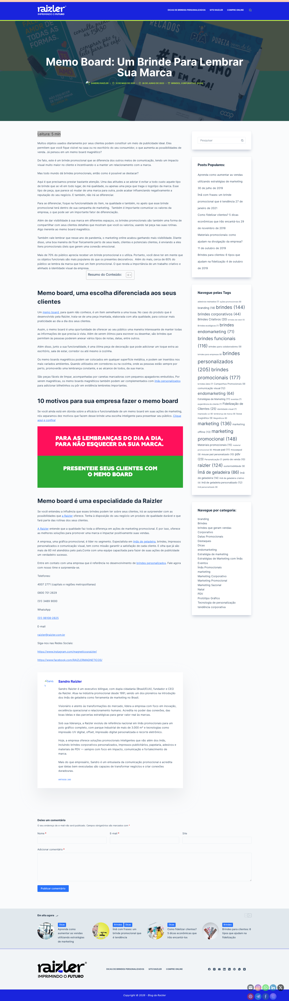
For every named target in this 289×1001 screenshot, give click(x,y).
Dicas (200, 83)
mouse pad (221, 449)
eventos (236, 399)
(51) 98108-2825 (48, 618)
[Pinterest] (234, 969)
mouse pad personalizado (218, 454)
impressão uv (205, 414)
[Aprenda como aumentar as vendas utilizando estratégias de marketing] (46, 930)
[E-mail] (219, 969)
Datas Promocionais (210, 536)
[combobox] (218, 140)
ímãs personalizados (167, 381)
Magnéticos (220, 418)
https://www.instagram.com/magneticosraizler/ (67, 651)
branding (206, 308)
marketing (215, 423)
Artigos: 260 (64, 779)
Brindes (175, 83)
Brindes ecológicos (208, 325)
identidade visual (227, 409)
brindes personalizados (151, 563)
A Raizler (43, 528)
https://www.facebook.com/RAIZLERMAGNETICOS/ (69, 660)
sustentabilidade (234, 466)
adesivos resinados (208, 301)
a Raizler (67, 515)
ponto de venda (234, 459)
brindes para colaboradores (225, 346)
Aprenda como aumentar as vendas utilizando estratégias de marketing (71, 935)
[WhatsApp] (239, 969)
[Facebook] (209, 969)
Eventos (203, 563)
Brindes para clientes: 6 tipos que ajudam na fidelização (236, 933)
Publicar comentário (53, 888)
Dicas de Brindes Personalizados (187, 10)
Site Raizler (216, 10)
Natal (201, 589)
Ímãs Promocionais (210, 567)
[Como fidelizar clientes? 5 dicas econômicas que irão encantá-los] (155, 930)
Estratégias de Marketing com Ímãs (220, 558)
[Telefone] (229, 969)
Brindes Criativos (212, 319)
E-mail (114, 833)
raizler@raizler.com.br (51, 634)
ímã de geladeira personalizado (222, 482)
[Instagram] (214, 969)
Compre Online (235, 10)
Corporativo (188, 83)
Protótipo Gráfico (209, 598)
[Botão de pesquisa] (242, 140)
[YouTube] (244, 969)
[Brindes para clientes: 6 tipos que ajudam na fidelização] (210, 930)
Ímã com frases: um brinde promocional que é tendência (127, 933)
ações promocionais (230, 302)
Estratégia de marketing (213, 554)
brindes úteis (205, 384)
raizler (210, 465)
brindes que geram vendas (214, 527)
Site (184, 833)
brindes (230, 307)
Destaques (204, 541)
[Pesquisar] (250, 10)
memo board (51, 312)
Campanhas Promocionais (229, 383)
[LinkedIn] (224, 969)
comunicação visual (211, 388)
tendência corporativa (212, 607)
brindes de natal (236, 320)
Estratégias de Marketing (214, 399)
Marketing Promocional (212, 580)
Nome (41, 833)
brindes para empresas (210, 354)
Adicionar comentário (51, 849)
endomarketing (216, 393)
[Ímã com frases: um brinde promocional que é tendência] (100, 930)
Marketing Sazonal (209, 585)
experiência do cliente (210, 404)
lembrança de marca (224, 414)
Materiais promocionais (215, 445)
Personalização (213, 459)
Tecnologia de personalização (217, 602)
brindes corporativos (219, 314)
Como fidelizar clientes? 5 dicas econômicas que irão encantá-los (182, 933)
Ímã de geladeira (218, 472)
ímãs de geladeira (144, 541)
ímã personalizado (208, 487)
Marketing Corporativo (212, 576)
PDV (200, 593)
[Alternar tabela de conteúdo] (127, 275)
